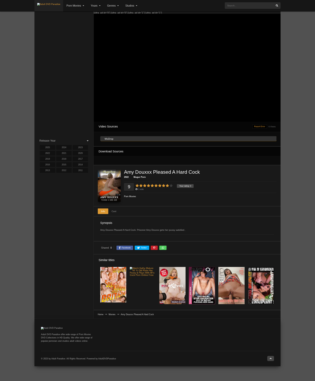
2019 (47, 159)
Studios (129, 5)
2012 (64, 170)
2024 (64, 147)
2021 (64, 153)
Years (94, 5)
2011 (80, 170)
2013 (47, 170)
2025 (47, 147)
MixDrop (108, 138)
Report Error (259, 126)
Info (103, 211)
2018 (64, 159)
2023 (80, 147)
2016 (47, 164)
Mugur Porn (140, 177)
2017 (80, 159)
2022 (126, 177)
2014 (80, 164)
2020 (80, 153)
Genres (111, 5)
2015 (64, 164)
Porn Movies (73, 5)
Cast (114, 211)
